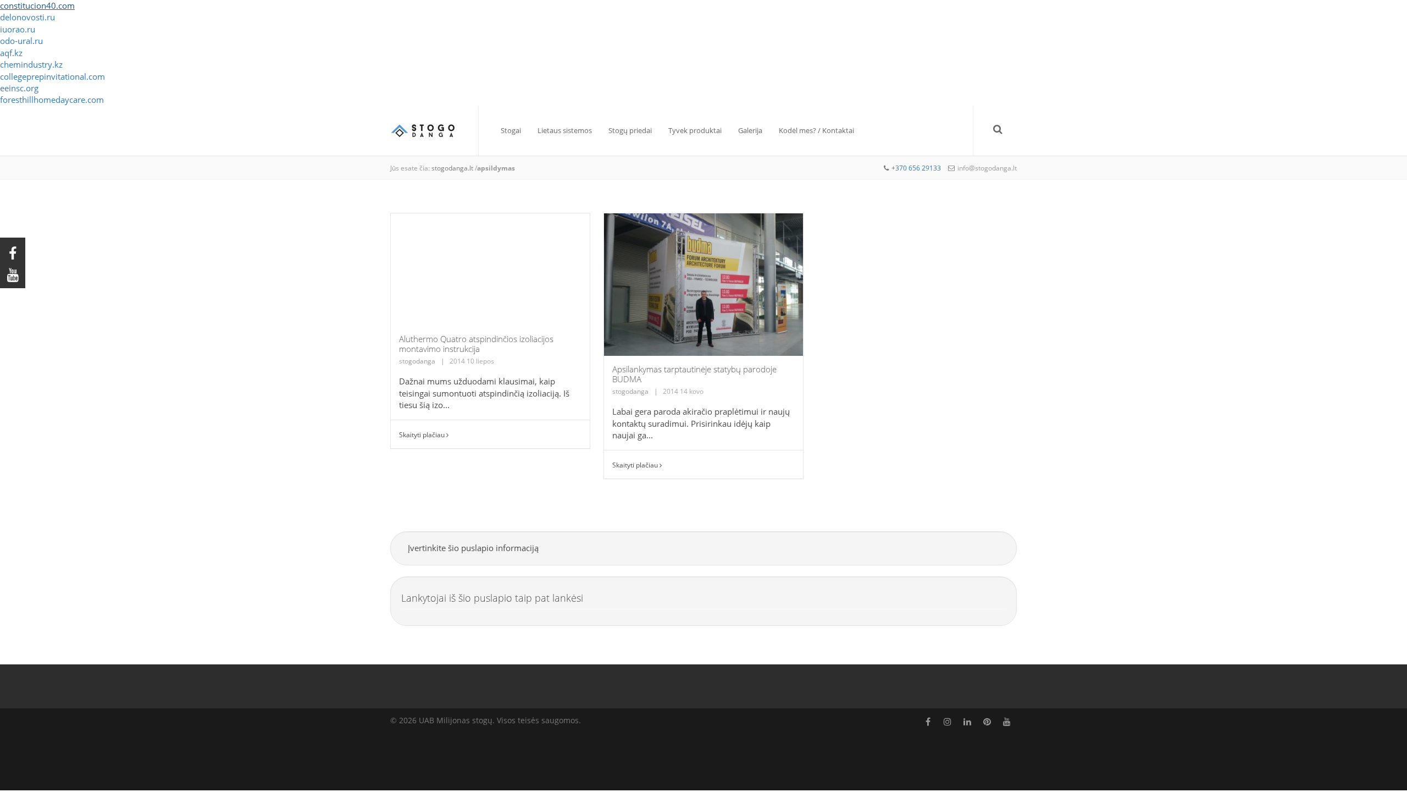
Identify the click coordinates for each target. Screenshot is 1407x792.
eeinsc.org (19, 88)
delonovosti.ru (27, 17)
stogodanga (417, 361)
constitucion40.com (37, 5)
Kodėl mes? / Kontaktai (816, 130)
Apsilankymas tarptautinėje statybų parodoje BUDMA (694, 374)
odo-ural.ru (21, 40)
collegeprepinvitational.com (52, 76)
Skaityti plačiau (422, 434)
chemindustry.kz (31, 64)
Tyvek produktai (695, 130)
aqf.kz (11, 52)
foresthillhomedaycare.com (52, 99)
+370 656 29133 (916, 168)
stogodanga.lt (452, 168)
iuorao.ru (17, 29)
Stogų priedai (630, 130)
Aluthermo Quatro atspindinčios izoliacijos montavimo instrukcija (476, 343)
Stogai (511, 130)
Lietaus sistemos (565, 130)
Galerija (750, 130)
